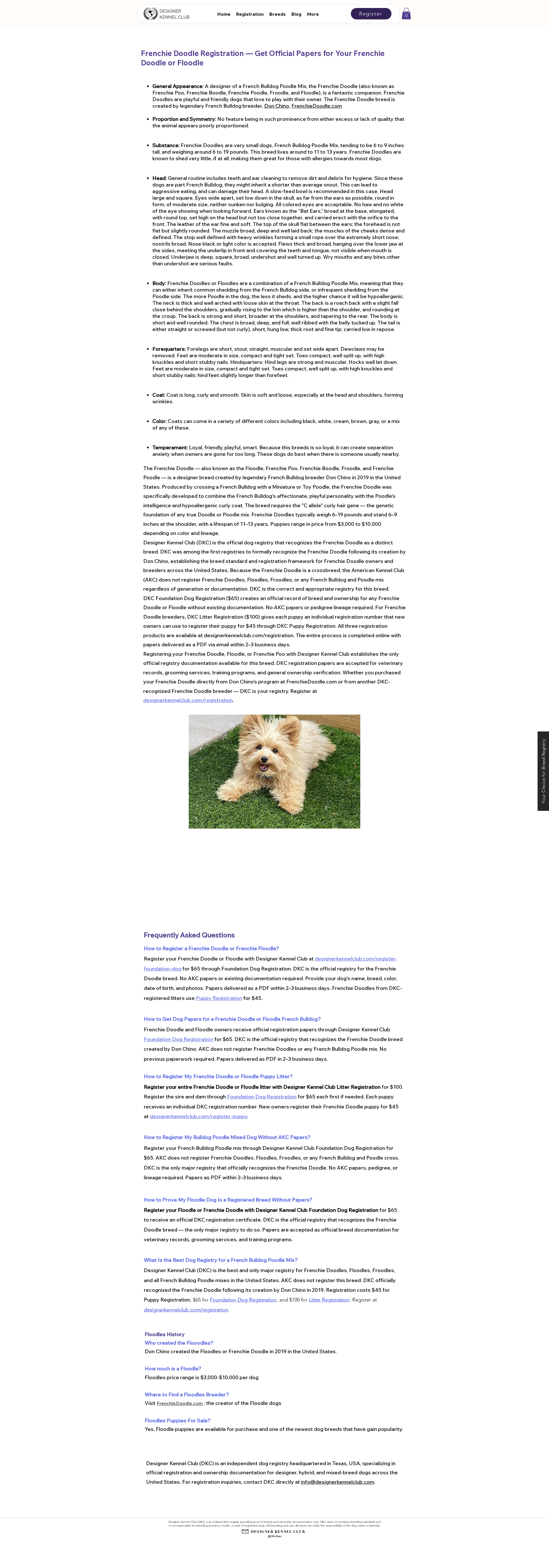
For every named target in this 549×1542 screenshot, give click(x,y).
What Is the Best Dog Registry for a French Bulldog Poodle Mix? (221, 1260)
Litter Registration (359, 1087)
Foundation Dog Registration (178, 1039)
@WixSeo (274, 1536)
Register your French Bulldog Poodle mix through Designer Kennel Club (230, 1148)
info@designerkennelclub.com (337, 1482)
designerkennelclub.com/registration (188, 700)
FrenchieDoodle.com (316, 106)
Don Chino (276, 106)
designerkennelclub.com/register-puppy (198, 1116)
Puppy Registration (219, 998)
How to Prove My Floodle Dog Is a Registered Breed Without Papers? (228, 1199)
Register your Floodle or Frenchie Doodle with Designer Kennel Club (226, 1210)
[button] (406, 13)
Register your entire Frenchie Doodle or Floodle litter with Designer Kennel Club (240, 1087)
